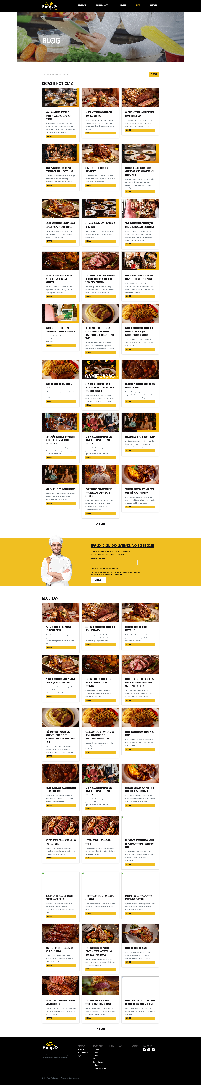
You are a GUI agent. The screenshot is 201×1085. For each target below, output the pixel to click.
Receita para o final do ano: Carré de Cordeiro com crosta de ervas (140, 1002)
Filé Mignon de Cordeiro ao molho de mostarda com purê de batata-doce (139, 844)
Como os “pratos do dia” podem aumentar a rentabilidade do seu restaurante (139, 171)
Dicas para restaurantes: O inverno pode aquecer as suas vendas (58, 116)
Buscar (154, 74)
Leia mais (49, 136)
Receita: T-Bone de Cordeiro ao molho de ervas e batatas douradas (59, 279)
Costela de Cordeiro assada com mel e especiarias (59, 949)
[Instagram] (148, 1049)
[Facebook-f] (144, 1049)
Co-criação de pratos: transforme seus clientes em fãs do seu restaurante (60, 440)
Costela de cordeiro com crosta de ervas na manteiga (140, 114)
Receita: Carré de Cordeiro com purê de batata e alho (59, 897)
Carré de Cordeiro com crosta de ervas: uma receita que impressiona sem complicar (139, 332)
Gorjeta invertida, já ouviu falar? (140, 436)
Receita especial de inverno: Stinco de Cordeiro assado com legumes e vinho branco (98, 951)
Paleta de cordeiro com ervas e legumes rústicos (98, 114)
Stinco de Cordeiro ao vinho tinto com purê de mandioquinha (139, 491)
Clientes (122, 5)
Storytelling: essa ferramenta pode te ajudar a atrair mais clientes (99, 493)
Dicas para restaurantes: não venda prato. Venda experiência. (60, 169)
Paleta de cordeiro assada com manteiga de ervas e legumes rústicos (98, 440)
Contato (153, 5)
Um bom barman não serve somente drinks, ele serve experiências (140, 277)
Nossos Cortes (102, 5)
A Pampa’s (82, 5)
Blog (138, 5)
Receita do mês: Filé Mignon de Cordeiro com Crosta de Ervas (98, 1002)
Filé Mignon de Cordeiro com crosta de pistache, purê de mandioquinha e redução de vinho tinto (99, 333)
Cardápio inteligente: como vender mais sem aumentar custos (60, 330)
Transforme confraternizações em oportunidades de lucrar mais (139, 225)
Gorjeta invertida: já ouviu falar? (60, 489)
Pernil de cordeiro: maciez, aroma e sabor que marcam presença (60, 225)
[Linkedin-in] (153, 1049)
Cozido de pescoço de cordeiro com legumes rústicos (140, 386)
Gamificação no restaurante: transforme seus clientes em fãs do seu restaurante (99, 388)
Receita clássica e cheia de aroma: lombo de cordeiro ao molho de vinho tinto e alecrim (100, 279)
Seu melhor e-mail (98, 558)
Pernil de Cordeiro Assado (136, 948)
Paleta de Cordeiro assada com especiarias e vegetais (138, 897)
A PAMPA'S (81, 1046)
